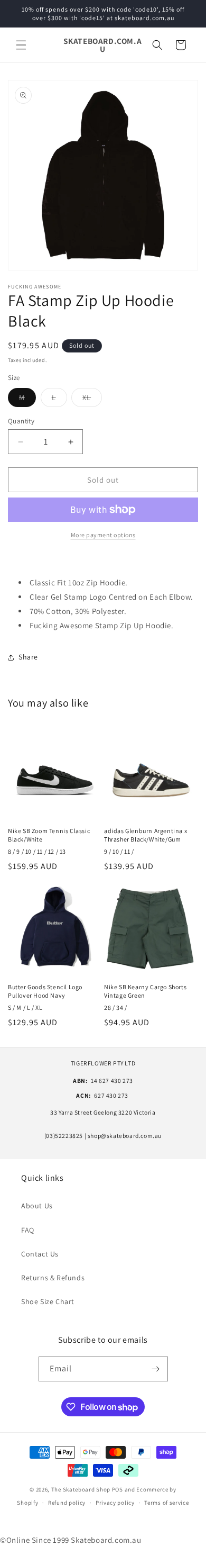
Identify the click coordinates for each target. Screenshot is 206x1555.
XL (92, 399)
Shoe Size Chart (47, 1301)
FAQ (27, 1230)
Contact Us (40, 1254)
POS (117, 1489)
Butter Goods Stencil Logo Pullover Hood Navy (45, 991)
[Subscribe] (155, 1369)
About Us (37, 1205)
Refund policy (67, 1502)
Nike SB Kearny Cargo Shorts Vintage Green (145, 991)
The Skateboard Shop (80, 1489)
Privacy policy (115, 1502)
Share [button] (28, 657)
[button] (21, 45)
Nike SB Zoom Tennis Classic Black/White (49, 835)
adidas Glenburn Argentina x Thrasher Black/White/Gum (145, 835)
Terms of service (166, 1502)
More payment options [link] (103, 535)
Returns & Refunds (53, 1277)
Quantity (21, 421)
